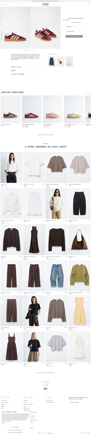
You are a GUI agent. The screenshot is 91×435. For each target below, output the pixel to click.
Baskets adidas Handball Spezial (28, 124)
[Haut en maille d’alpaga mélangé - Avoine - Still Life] (79, 167)
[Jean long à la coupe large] (51, 61)
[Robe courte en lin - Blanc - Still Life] (79, 346)
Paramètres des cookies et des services (15, 432)
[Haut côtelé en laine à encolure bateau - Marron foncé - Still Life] (57, 239)
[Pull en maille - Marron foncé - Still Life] (11, 239)
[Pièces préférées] (84, 4)
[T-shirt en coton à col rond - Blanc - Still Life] (34, 167)
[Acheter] (2, 4)
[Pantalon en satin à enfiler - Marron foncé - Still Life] (11, 275)
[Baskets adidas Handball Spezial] (32, 109)
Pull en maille (3, 256)
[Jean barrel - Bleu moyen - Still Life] (57, 275)
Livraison (25, 402)
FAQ (24, 406)
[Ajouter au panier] (49, 65)
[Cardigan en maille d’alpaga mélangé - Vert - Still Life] (79, 275)
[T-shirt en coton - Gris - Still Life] (57, 346)
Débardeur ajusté (27, 220)
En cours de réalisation (50, 402)
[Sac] (89, 4)
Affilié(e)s (3, 404)
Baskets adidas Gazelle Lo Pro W (71, 124)
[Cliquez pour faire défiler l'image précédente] (86, 93)
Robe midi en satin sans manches (30, 256)
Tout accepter (15, 427)
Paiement (25, 400)
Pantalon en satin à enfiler (6, 292)
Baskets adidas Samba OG (6, 124)
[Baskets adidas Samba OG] (11, 109)
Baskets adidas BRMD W (47, 124)
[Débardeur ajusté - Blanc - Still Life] (34, 203)
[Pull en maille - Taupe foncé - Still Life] (57, 310)
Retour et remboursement (28, 404)
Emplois (2, 406)
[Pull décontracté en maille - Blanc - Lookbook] (57, 203)
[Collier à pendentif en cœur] (69, 61)
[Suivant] (59, 28)
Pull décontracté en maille (51, 220)
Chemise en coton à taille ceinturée (7, 220)
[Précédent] (1, 28)
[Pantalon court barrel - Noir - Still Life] (79, 203)
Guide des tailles (26, 408)
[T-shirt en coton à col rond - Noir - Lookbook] (34, 310)
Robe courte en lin (72, 363)
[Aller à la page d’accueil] (45, 4)
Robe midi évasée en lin (73, 327)
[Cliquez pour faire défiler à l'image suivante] (89, 93)
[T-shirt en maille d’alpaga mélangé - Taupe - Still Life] (57, 167)
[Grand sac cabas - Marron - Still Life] (79, 239)
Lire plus (3, 422)
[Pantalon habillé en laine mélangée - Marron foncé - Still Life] (34, 275)
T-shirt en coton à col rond (28, 184)
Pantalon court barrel (73, 220)
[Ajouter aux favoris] (85, 36)
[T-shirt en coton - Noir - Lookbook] (34, 346)
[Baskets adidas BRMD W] (53, 109)
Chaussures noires (1, 36)
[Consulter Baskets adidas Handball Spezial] (45, 387)
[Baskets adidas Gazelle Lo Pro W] (74, 109)
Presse (2, 408)
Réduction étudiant (27, 410)
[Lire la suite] (45, 1)
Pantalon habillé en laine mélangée (30, 292)
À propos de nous (49, 400)
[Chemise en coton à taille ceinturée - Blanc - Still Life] (11, 203)
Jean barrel (48, 292)
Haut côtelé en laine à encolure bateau (53, 256)
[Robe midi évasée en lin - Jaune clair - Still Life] (79, 310)
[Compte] (80, 4)
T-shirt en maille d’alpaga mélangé (52, 184)
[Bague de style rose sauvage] (60, 61)
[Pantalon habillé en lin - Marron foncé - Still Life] (11, 310)
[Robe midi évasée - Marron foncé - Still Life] (11, 346)
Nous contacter (4, 400)
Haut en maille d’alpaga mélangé (75, 184)
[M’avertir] (57, 65)
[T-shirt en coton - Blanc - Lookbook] (11, 167)
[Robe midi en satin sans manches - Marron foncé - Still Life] (34, 239)
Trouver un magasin (5, 402)
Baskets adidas (1, 17)
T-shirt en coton (4, 184)
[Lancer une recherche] (6, 4)
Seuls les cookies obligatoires (15, 430)
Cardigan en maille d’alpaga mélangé (75, 292)
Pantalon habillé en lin (5, 327)
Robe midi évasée (4, 363)
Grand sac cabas (72, 256)
